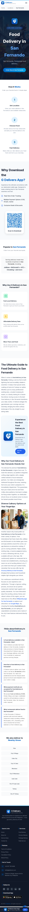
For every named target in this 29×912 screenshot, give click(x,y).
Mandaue (14, 768)
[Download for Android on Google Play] (7, 897)
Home (3, 8)
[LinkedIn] (15, 889)
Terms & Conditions (6, 849)
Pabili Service (22, 841)
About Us (3, 835)
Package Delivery (23, 838)
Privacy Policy (4, 852)
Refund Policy (4, 857)
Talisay (15, 789)
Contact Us (4, 841)
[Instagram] (7, 889)
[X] (11, 889)
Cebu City (14, 758)
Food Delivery (22, 832)
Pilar (14, 748)
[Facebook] (4, 889)
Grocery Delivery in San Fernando (12, 570)
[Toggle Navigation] (26, 3)
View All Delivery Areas (14, 799)
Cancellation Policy (6, 854)
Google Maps (15, 603)
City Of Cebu (14, 763)
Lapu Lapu (14, 778)
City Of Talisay (14, 794)
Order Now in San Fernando (14, 70)
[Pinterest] (19, 889)
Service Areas (5, 838)
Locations (10, 8)
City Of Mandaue (14, 773)
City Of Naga (14, 753)
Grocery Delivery (23, 835)
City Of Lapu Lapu (14, 783)
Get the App (19, 451)
